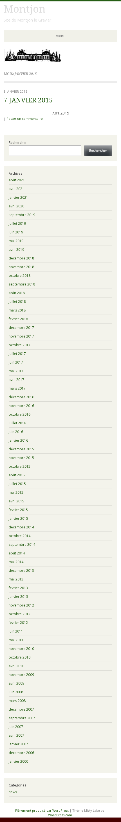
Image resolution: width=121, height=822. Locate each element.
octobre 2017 (19, 345)
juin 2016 (16, 431)
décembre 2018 (21, 258)
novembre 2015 (21, 457)
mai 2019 (16, 240)
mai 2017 (16, 371)
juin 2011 (16, 631)
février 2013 (18, 588)
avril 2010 (16, 666)
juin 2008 (16, 692)
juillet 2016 (17, 423)
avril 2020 (16, 206)
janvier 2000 (18, 761)
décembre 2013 (21, 570)
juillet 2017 (17, 353)
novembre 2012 (21, 605)
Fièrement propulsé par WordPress (42, 810)
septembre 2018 (22, 284)
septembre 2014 (22, 544)
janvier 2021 (18, 197)
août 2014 (17, 553)
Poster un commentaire (24, 118)
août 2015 (17, 475)
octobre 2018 (19, 275)
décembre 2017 (21, 327)
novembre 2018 (21, 266)
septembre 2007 (22, 718)
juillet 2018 (17, 301)
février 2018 (18, 319)
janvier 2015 (18, 518)
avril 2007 (16, 735)
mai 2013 (16, 579)
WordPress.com (60, 815)
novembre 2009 (21, 674)
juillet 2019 (17, 223)
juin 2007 (16, 726)
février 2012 (18, 622)
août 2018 (17, 293)
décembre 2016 (21, 397)
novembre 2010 (21, 648)
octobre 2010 (19, 657)
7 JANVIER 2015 (28, 100)
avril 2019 (16, 249)
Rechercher (18, 142)
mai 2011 (16, 640)
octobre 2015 (19, 466)
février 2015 (18, 509)
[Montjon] (33, 61)
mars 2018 (17, 310)
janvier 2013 (18, 596)
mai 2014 (16, 561)
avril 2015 (16, 501)
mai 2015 (16, 492)
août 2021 (17, 180)
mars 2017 (17, 388)
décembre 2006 (21, 752)
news (13, 792)
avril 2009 (16, 683)
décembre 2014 (21, 527)
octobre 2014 (19, 535)
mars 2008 (17, 700)
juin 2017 (16, 362)
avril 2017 (16, 379)
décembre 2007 (21, 709)
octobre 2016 (19, 414)
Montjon (25, 9)
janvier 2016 (18, 440)
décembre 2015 (21, 449)
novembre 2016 (21, 405)
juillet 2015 (17, 483)
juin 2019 (16, 232)
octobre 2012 (19, 614)
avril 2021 (16, 188)
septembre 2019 (22, 214)
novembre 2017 (21, 336)
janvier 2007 (18, 744)
